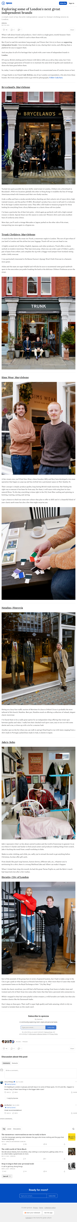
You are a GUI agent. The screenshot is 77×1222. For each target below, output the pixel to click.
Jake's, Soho (8, 742)
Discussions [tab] (17, 1129)
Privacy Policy (54, 1034)
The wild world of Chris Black (14, 1149)
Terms (41, 1208)
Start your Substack (33, 1213)
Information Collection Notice (38, 1034)
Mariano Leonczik (19, 1141)
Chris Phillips (8, 1082)
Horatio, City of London (15, 877)
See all (5, 1176)
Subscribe (63, 3)
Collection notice (50, 1208)
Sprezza (4, 23)
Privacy (35, 1208)
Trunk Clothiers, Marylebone (18, 234)
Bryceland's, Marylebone (16, 87)
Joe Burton (8, 1105)
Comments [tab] (6, 1063)
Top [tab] (4, 1129)
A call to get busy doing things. (12, 1166)
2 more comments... (6, 1119)
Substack (29, 1218)
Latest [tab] (9, 1129)
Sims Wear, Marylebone (15, 377)
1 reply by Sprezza (12, 1098)
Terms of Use (48, 1032)
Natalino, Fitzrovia (12, 607)
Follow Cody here (56, 77)
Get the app (48, 1213)
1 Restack (25, 1042)
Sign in (71, 3)
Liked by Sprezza (11, 1084)
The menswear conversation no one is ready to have (24, 1134)
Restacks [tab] (15, 1063)
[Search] (73, 1129)
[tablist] (10, 1063)
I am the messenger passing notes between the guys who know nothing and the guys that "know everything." (33, 1138)
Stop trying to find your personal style (18, 1164)
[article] (38, 1139)
